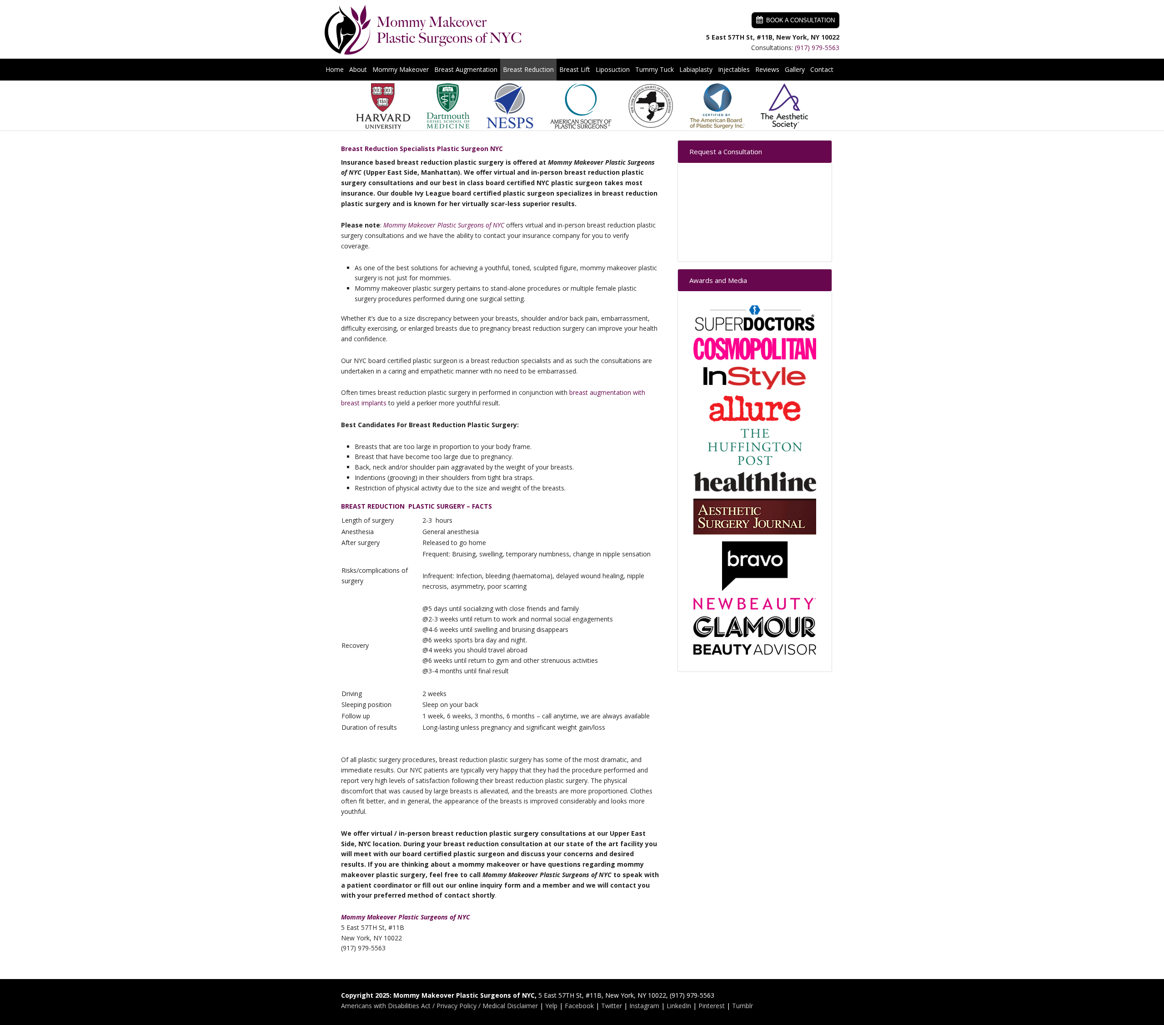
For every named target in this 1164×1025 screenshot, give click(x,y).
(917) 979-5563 (817, 47)
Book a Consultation (800, 20)
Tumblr (742, 1005)
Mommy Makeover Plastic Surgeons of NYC (423, 30)
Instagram (644, 1005)
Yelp (551, 1005)
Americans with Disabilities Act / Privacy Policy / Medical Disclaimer (439, 1005)
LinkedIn (679, 1005)
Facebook (579, 1005)
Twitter (611, 1005)
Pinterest (711, 1005)
